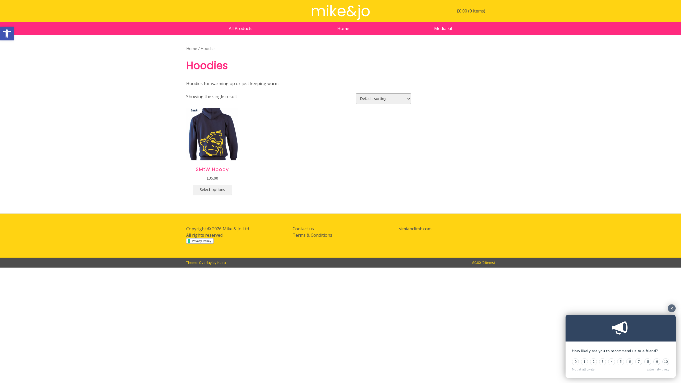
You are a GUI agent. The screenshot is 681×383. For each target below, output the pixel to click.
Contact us (303, 229)
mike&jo (340, 11)
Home (343, 28)
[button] (7, 33)
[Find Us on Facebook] (189, 11)
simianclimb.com (415, 229)
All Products (240, 28)
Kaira (221, 262)
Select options (212, 189)
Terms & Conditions (312, 235)
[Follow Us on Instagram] (198, 11)
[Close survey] (672, 308)
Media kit (443, 28)
